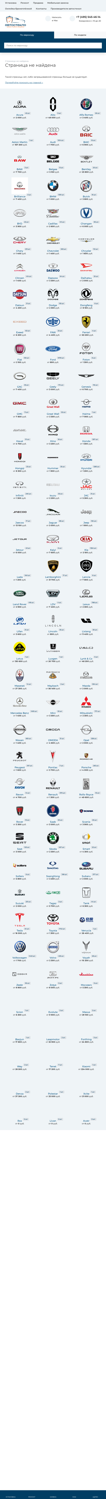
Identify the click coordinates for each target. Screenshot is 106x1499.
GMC (19, 413)
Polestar (53, 1093)
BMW (53, 196)
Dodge (53, 305)
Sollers (20, 876)
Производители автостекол (66, 8)
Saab (53, 821)
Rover (19, 821)
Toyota (53, 930)
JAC (86, 495)
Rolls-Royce (86, 794)
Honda (86, 441)
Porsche (86, 767)
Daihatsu (86, 278)
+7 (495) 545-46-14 (88, 17)
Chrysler (86, 250)
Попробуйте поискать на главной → (24, 82)
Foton (86, 359)
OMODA (53, 740)
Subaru (86, 876)
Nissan (20, 740)
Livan (53, 1120)
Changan (86, 223)
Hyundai (86, 468)
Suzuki (20, 903)
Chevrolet (53, 250)
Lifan (20, 631)
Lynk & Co (86, 658)
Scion (19, 1012)
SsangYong (53, 876)
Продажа (38, 3)
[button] (53, 19)
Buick (86, 196)
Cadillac (53, 223)
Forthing (86, 1039)
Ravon (19, 794)
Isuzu (53, 495)
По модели (80, 35)
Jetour (20, 550)
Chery (19, 250)
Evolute (53, 1012)
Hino (53, 441)
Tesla (20, 930)
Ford (53, 359)
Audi (53, 142)
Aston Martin (19, 142)
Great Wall (53, 413)
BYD (19, 223)
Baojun (19, 1039)
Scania (86, 821)
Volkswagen (19, 957)
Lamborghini (53, 577)
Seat (19, 849)
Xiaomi (86, 1066)
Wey (19, 1066)
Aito (53, 114)
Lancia (86, 577)
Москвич (86, 985)
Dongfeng (86, 305)
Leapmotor (53, 1039)
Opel (86, 740)
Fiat (19, 359)
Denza (19, 1093)
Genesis (86, 386)
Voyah (86, 957)
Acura (19, 114)
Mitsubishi (86, 713)
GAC (19, 386)
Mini (53, 713)
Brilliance (19, 196)
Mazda (86, 685)
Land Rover (19, 604)
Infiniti (20, 495)
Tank (86, 903)
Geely (53, 386)
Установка (10, 3)
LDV (53, 604)
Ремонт (25, 3)
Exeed (19, 332)
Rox (20, 1120)
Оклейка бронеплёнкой (18, 8)
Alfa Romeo (86, 114)
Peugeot (20, 767)
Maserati (20, 685)
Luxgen (52, 658)
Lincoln (52, 631)
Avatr (86, 1120)
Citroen (19, 278)
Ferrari (86, 332)
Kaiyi (53, 550)
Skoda (53, 849)
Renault (53, 794)
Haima (86, 413)
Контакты (41, 8)
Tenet (53, 1066)
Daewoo (53, 278)
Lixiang (86, 631)
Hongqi (19, 468)
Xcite (86, 1093)
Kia (86, 550)
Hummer (52, 468)
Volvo (53, 957)
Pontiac (53, 767)
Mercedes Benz (19, 713)
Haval (19, 441)
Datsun (19, 305)
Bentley (86, 169)
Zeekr (19, 985)
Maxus (86, 1012)
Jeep (86, 522)
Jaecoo (19, 522)
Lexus (86, 604)
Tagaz (52, 903)
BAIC (86, 142)
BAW (20, 169)
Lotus (19, 658)
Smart (86, 849)
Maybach (53, 685)
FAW (53, 332)
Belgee (53, 169)
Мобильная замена (57, 3)
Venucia (86, 930)
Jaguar (53, 522)
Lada (20, 577)
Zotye (53, 985)
